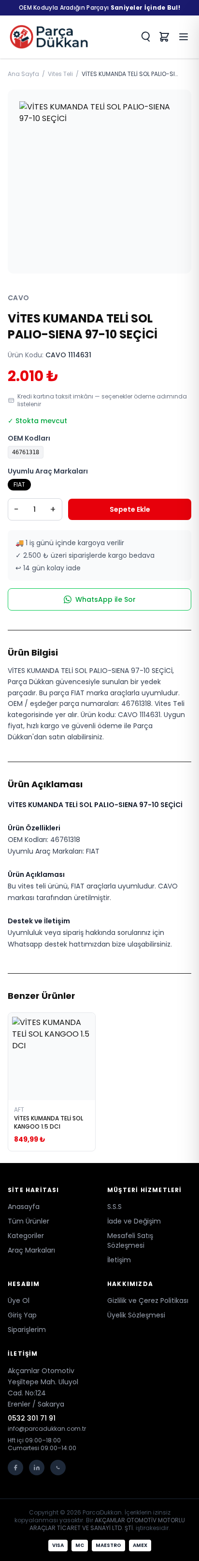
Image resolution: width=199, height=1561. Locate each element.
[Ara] (145, 37)
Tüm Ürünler (28, 1221)
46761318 (25, 452)
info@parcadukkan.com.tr (47, 1429)
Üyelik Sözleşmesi (136, 1315)
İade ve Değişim (134, 1221)
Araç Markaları (31, 1250)
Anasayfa (24, 1206)
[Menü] (183, 37)
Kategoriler (26, 1235)
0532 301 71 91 (32, 1418)
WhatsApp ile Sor (105, 599)
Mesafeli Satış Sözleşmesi (130, 1240)
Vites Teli (60, 74)
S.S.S (114, 1206)
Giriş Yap (22, 1315)
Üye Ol (18, 1300)
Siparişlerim (27, 1329)
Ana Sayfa (23, 74)
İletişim (119, 1260)
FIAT (19, 484)
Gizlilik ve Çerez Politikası (147, 1300)
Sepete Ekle (130, 509)
